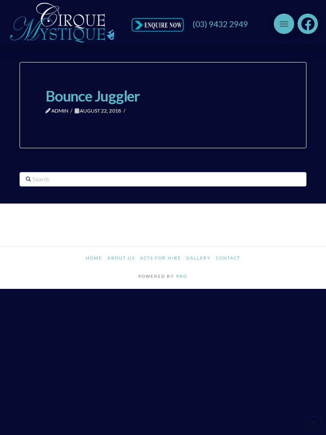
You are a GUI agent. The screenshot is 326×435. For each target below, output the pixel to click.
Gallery (198, 257)
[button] (284, 24)
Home (94, 257)
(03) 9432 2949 (220, 24)
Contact (228, 257)
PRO (181, 276)
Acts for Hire (160, 257)
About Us (121, 257)
